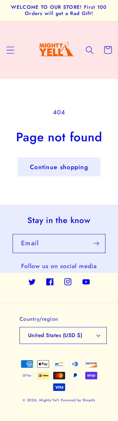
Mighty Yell (49, 400)
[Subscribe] (96, 243)
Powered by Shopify (78, 400)
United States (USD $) (55, 335)
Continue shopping (59, 167)
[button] (10, 50)
